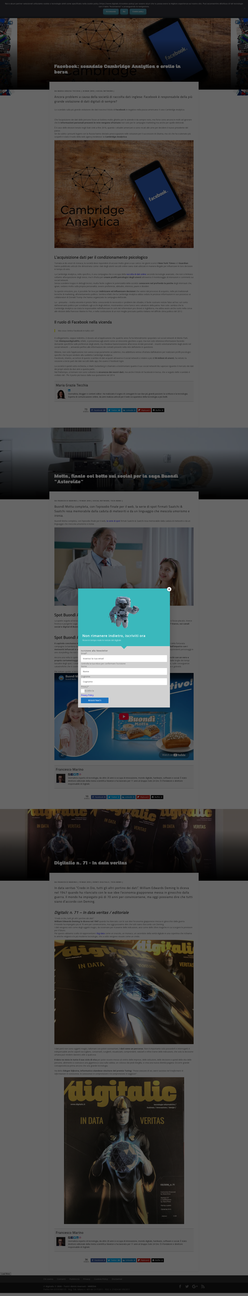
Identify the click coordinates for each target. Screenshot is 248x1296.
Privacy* (85, 687)
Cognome (85, 677)
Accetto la (89, 690)
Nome (84, 666)
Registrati (94, 700)
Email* (84, 653)
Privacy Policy (87, 695)
